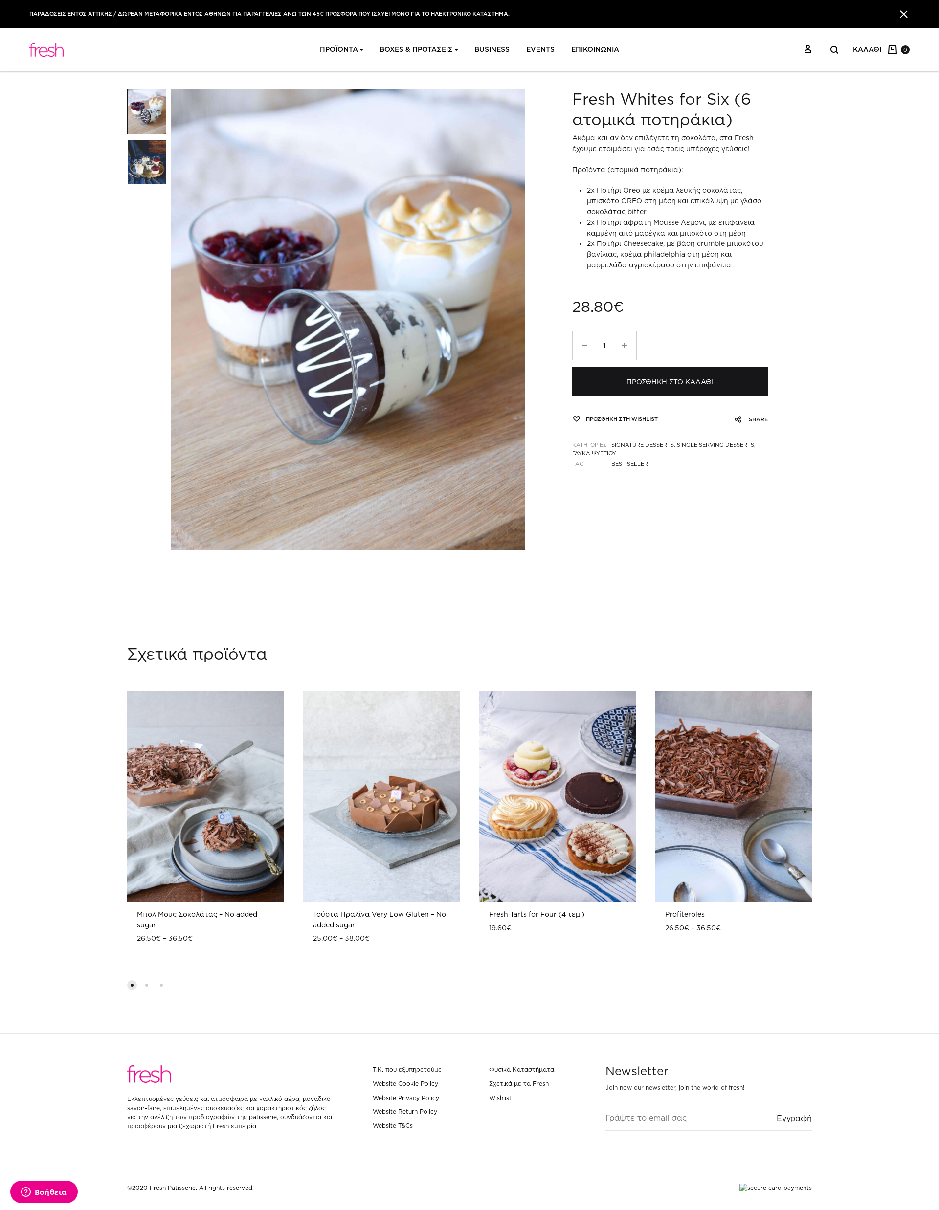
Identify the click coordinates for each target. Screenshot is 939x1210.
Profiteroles (685, 914)
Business (492, 49)
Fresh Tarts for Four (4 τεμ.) (536, 914)
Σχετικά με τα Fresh (519, 1083)
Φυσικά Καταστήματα (521, 1069)
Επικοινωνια (595, 49)
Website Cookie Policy (405, 1083)
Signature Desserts (642, 444)
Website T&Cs (393, 1125)
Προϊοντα (339, 49)
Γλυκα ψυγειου (594, 453)
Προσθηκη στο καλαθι (670, 382)
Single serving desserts (715, 444)
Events (540, 49)
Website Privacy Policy (406, 1097)
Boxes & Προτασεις (416, 49)
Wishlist (500, 1097)
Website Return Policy (405, 1111)
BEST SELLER (629, 464)
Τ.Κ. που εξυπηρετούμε (407, 1069)
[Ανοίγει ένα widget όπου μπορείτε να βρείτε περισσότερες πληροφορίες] (44, 1193)
